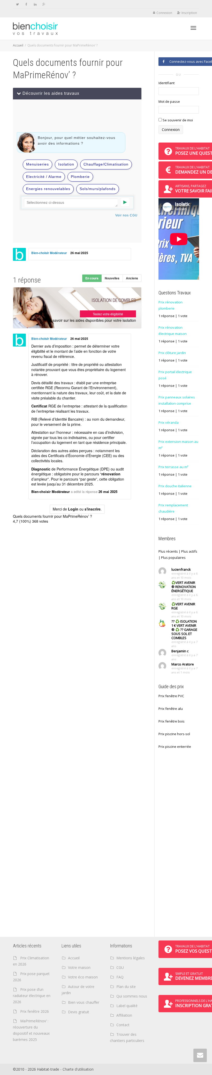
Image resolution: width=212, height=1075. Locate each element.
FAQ (120, 977)
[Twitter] (17, 4)
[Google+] (44, 4)
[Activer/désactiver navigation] (193, 27)
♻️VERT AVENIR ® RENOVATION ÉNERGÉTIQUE (183, 586)
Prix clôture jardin (172, 352)
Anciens (132, 278)
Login (73, 509)
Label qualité (127, 1005)
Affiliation (124, 1015)
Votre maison (79, 967)
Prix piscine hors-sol (174, 734)
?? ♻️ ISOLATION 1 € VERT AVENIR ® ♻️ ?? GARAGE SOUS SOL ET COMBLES (184, 629)
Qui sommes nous (131, 996)
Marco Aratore (182, 664)
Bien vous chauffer (83, 1002)
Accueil (18, 45)
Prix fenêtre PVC (171, 696)
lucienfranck (181, 569)
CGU (120, 967)
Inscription (189, 13)
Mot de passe (169, 101)
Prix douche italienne (175, 486)
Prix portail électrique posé (175, 375)
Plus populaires (173, 557)
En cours (92, 278)
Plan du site (126, 986)
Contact (123, 1024)
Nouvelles (112, 278)
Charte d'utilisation (78, 1069)
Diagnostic (40, 469)
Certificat (39, 406)
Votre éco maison (83, 977)
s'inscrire (93, 509)
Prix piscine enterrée (174, 746)
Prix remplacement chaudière (173, 508)
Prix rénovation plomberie (170, 305)
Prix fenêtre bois (171, 721)
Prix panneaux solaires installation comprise (176, 400)
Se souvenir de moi (177, 120)
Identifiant (166, 83)
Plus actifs (189, 551)
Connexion (164, 13)
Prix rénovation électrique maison (172, 330)
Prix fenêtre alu (170, 708)
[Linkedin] (35, 4)
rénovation (110, 473)
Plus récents (168, 551)
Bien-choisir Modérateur (49, 252)
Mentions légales (130, 957)
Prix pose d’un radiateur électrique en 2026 (31, 995)
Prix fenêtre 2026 (34, 1011)
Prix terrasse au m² (173, 467)
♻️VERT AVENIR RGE (183, 606)
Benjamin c (179, 651)
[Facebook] (26, 4)
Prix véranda (168, 422)
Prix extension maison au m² (178, 444)
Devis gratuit (78, 1011)
